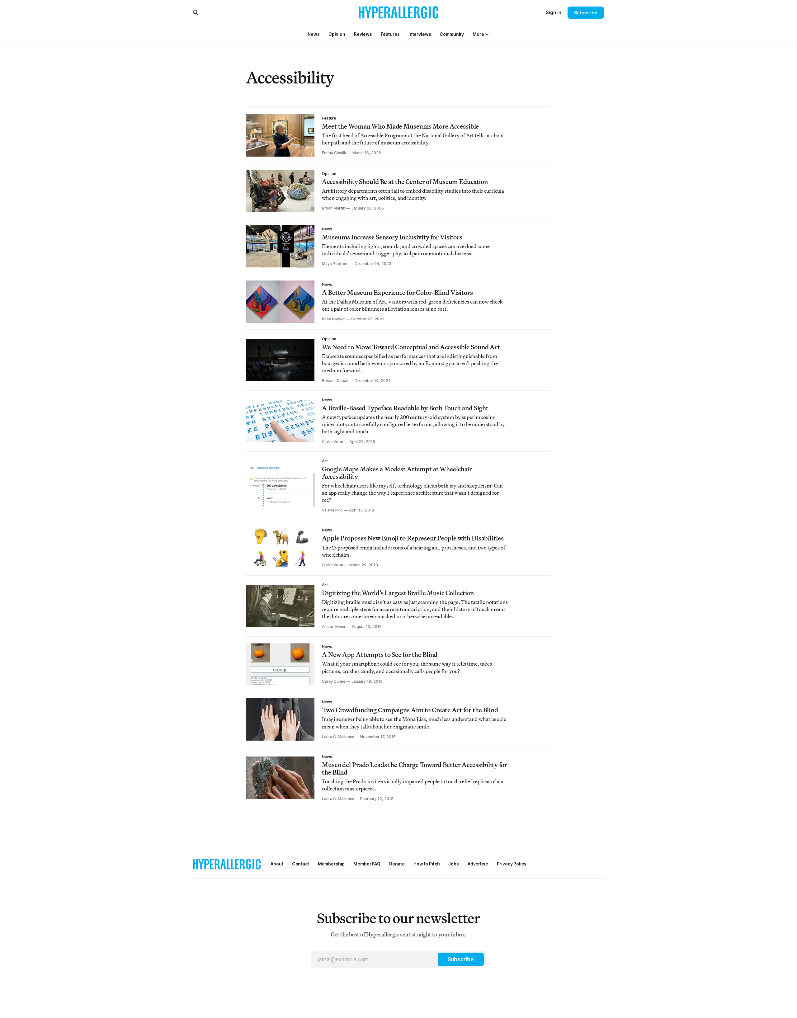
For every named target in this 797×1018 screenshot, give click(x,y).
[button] (478, 34)
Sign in (553, 12)
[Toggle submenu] (486, 34)
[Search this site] (195, 12)
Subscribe (585, 13)
